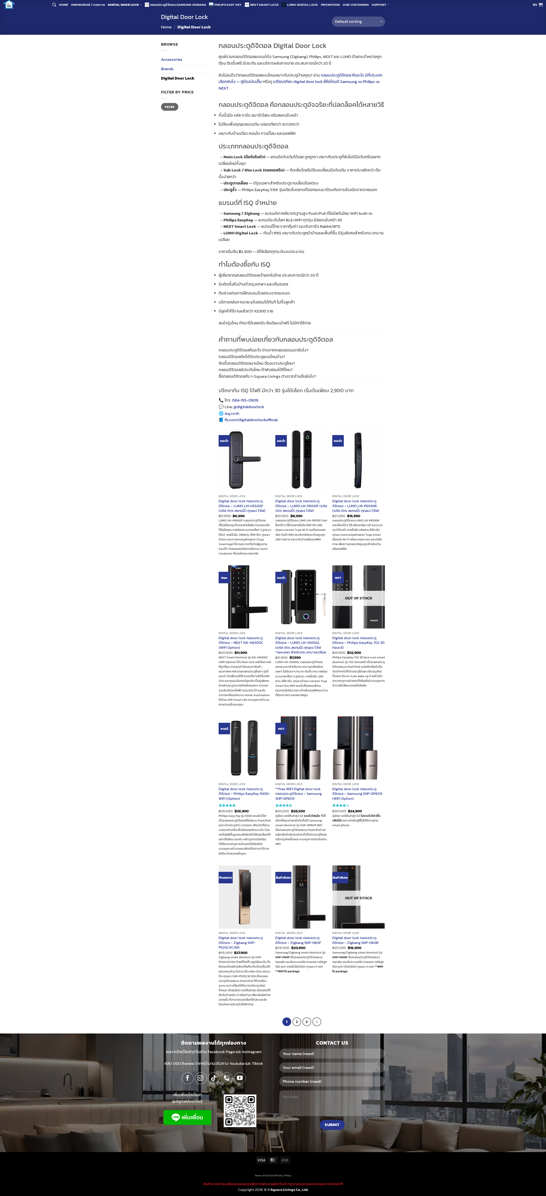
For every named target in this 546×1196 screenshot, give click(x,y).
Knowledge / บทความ (88, 4)
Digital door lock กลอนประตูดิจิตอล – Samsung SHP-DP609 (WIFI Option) (357, 794)
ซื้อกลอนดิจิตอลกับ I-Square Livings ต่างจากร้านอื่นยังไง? (267, 376)
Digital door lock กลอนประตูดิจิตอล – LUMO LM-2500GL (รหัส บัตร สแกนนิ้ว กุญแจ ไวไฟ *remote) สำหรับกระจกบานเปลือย (300, 645)
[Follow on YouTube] (240, 1078)
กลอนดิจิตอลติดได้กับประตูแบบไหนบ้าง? (252, 357)
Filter (169, 107)
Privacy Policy (283, 1175)
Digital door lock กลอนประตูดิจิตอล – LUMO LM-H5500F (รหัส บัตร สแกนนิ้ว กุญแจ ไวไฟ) (242, 506)
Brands (167, 69)
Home (63, 4)
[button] (538, 5)
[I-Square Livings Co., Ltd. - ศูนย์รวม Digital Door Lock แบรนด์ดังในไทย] (24, 4)
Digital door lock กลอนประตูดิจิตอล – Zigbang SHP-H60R (355, 940)
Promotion (330, 4)
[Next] (316, 1021)
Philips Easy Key (228, 4)
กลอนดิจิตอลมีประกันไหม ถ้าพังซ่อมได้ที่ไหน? (256, 370)
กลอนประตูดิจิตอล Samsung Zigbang (178, 4)
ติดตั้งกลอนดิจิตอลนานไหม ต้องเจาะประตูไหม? (257, 363)
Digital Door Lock (123, 4)
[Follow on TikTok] (214, 1078)
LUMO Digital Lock (302, 4)
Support (379, 4)
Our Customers (356, 4)
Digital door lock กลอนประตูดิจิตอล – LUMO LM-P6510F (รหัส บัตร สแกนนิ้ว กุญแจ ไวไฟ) (301, 506)
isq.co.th (232, 413)
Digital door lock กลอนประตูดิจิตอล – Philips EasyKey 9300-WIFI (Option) (244, 794)
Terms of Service (264, 1175)
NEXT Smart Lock (264, 4)
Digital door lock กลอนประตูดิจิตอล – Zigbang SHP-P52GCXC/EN (241, 942)
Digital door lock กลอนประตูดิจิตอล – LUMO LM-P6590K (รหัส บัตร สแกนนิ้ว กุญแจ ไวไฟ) (355, 506)
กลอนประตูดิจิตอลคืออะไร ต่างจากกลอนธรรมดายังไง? (263, 350)
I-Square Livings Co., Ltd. (288, 1189)
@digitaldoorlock (249, 407)
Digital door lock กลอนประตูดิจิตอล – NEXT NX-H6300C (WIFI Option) (241, 643)
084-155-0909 (245, 400)
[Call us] (227, 1078)
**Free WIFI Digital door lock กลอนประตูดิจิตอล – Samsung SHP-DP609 (298, 794)
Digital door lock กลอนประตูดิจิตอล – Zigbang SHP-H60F (298, 940)
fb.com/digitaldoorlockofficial (251, 420)
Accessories (171, 59)
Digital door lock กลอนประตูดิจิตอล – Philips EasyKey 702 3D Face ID (358, 643)
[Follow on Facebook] (188, 1078)
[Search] (54, 4)
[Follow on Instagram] (201, 1078)
